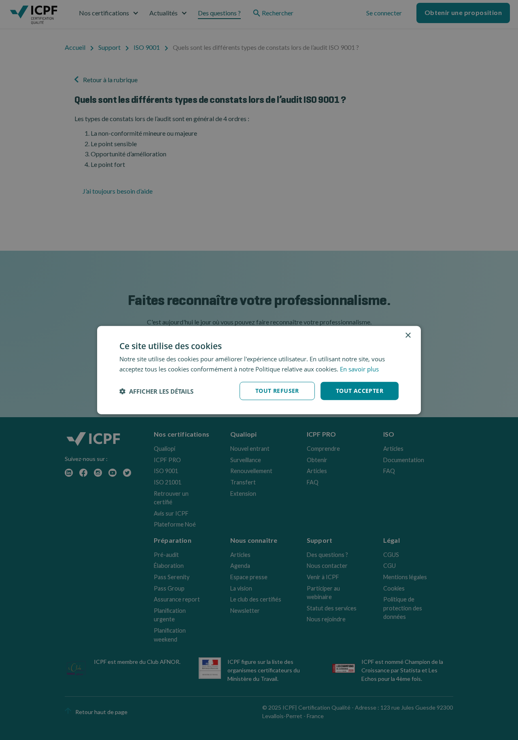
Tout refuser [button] (277, 391)
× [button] (408, 335)
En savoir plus (359, 369)
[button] (156, 390)
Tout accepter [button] (359, 391)
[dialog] (259, 370)
